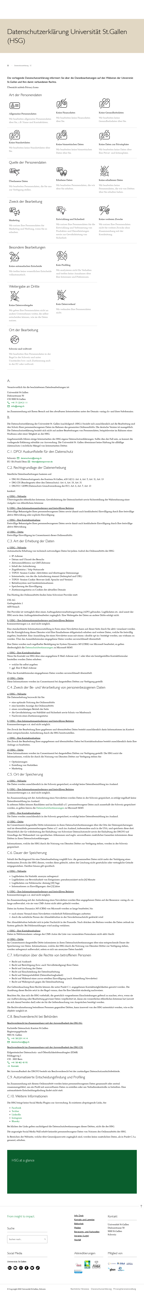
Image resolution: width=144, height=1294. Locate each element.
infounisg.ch (17, 406)
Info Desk (78, 1215)
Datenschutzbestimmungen (39, 647)
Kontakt (15, 1066)
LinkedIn (16, 1114)
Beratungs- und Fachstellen (86, 1231)
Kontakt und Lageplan (84, 1219)
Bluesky (16, 1121)
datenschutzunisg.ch (31, 458)
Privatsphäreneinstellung (124, 1289)
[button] (30, 65)
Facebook (16, 1107)
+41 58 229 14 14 (19, 1038)
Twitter (15, 1111)
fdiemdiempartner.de (42, 461)
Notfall (77, 1240)
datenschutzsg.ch (20, 1042)
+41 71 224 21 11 (19, 402)
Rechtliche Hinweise (80, 1289)
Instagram (17, 1118)
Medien (77, 1227)
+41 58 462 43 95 (19, 1062)
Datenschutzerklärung (21, 65)
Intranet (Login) (81, 1236)
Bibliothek (78, 1223)
